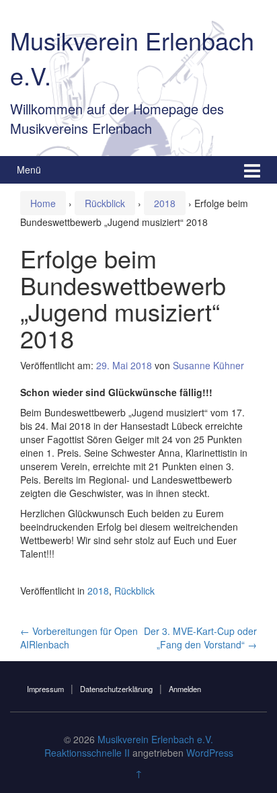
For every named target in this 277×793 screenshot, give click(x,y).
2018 (164, 203)
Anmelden (185, 688)
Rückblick (105, 203)
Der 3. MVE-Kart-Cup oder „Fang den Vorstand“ (200, 637)
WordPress (209, 752)
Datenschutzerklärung (116, 688)
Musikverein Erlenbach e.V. (155, 739)
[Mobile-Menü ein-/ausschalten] (252, 170)
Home (43, 203)
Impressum (45, 688)
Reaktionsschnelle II (87, 752)
